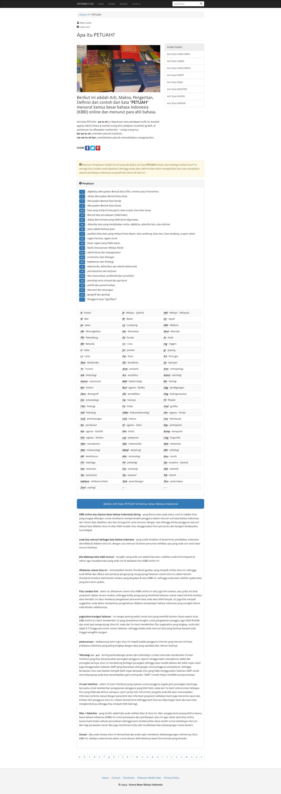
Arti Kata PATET (175, 75)
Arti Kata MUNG (176, 96)
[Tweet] (92, 147)
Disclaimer (129, 777)
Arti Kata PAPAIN (176, 103)
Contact (116, 777)
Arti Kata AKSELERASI (179, 68)
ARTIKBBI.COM (85, 3)
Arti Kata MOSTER (177, 89)
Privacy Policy (171, 777)
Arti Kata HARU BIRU (178, 54)
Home (82, 14)
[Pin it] (98, 147)
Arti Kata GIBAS (175, 61)
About (105, 777)
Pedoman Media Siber (149, 777)
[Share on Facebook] (87, 147)
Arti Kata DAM (175, 82)
